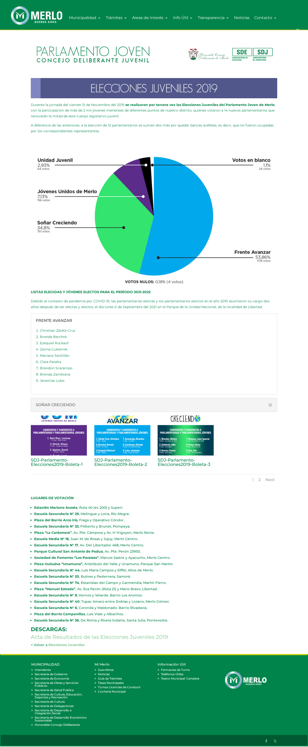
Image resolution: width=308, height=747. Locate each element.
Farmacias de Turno (175, 670)
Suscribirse (106, 670)
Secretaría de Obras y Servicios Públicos (56, 684)
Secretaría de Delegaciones (54, 706)
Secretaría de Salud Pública (54, 690)
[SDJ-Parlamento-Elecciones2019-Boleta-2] (122, 454)
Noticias (242, 18)
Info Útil (180, 18)
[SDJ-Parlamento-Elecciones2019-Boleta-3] (186, 454)
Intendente (43, 670)
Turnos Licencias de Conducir (119, 687)
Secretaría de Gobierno (51, 674)
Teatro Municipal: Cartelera (180, 678)
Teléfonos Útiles (172, 674)
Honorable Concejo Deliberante (57, 725)
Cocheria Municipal (112, 691)
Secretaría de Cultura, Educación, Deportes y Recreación (58, 696)
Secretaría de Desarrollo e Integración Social (53, 711)
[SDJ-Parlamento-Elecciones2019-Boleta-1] (59, 454)
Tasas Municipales (111, 683)
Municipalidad (82, 18)
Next (270, 479)
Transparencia (211, 18)
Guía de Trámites (110, 678)
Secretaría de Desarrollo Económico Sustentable (61, 719)
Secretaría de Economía (52, 678)
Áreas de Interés (147, 18)
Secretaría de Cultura (50, 701)
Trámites (114, 18)
